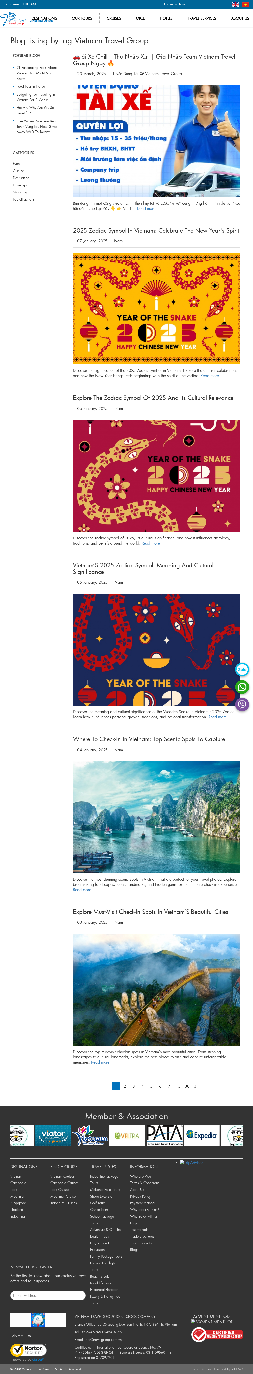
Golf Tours (97, 1203)
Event (16, 163)
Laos (13, 1189)
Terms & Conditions (144, 1183)
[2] (205, 1086)
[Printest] (224, 4)
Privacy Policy (140, 1196)
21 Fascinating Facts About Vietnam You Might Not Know (37, 73)
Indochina (17, 1216)
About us (240, 18)
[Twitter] (199, 4)
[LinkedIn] (216, 4)
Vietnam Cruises (62, 1176)
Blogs (134, 1249)
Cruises (114, 18)
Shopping (20, 192)
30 (187, 1086)
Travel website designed (209, 1369)
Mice (140, 18)
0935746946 (91, 1332)
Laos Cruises (59, 1189)
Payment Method (142, 1203)
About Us (137, 1189)
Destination (21, 177)
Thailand (16, 1209)
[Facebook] (191, 4)
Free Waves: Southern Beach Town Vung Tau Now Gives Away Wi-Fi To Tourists (38, 126)
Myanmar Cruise (63, 1196)
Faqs (133, 1223)
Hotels (166, 18)
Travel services (202, 18)
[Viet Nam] (245, 4)
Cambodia (18, 1183)
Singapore (18, 1203)
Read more (146, 208)
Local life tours (100, 1283)
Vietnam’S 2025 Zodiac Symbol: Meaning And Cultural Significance (143, 568)
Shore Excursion (102, 1196)
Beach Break (99, 1276)
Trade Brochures (142, 1236)
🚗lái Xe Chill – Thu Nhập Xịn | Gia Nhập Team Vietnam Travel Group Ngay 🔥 (154, 59)
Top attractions (24, 199)
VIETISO (237, 1369)
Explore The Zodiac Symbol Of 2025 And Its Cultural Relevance (153, 398)
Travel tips (20, 185)
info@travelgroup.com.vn (103, 1339)
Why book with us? (144, 1209)
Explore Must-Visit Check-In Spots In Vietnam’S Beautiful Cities (150, 912)
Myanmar (17, 1196)
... (178, 1086)
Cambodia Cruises (64, 1183)
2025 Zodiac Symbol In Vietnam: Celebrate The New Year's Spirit (156, 230)
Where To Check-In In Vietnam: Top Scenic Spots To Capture (149, 739)
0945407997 (112, 1332)
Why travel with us (144, 1216)
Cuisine (18, 170)
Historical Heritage (104, 1289)
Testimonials (139, 1229)
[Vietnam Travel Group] (26, 18)
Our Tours (82, 18)
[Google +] (208, 4)
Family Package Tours (106, 1256)
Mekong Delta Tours (105, 1189)
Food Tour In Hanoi (31, 86)
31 (196, 1086)
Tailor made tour (142, 1243)
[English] (236, 4)
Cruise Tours (99, 1209)
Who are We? (140, 1176)
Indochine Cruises (63, 1203)
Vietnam (16, 1176)
